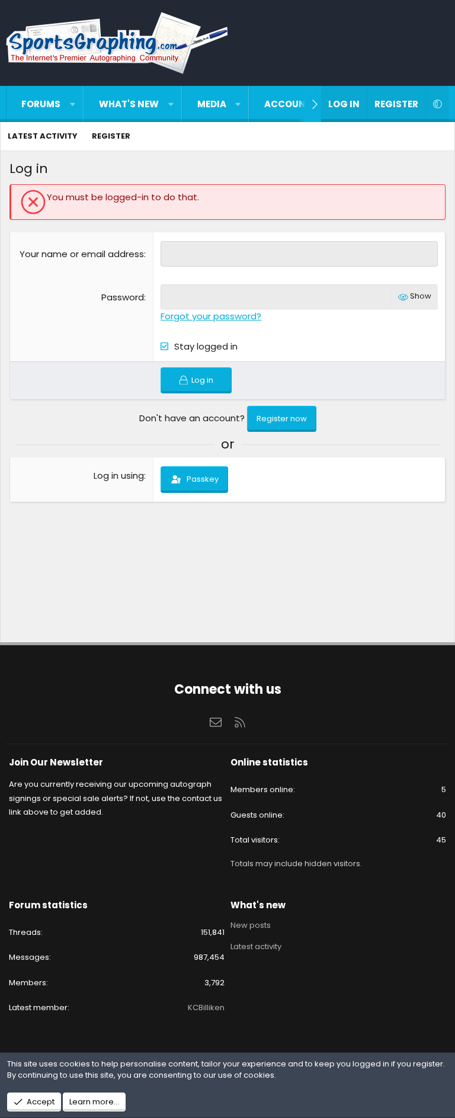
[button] (72, 104)
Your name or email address (82, 254)
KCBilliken (206, 1007)
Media (211, 104)
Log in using (119, 475)
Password (122, 297)
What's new (129, 104)
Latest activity (43, 136)
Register (111, 136)
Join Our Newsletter (56, 762)
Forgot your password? (211, 316)
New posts (250, 925)
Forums (40, 104)
